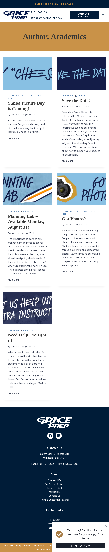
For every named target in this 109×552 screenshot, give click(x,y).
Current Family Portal (46, 18)
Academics (14, 114)
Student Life (54, 480)
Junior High (82, 96)
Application (39, 12)
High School (27, 96)
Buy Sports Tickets (55, 484)
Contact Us (54, 495)
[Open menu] (103, 15)
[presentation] (27, 73)
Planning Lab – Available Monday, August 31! (26, 222)
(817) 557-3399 (46, 463)
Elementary (13, 96)
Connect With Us (84, 15)
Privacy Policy (43, 549)
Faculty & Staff (54, 488)
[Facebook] (50, 436)
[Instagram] (59, 436)
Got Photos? (74, 218)
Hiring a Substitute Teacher (54, 499)
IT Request (54, 519)
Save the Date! (76, 100)
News (54, 516)
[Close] (105, 526)
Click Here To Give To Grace (54, 4)
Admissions (55, 491)
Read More (15, 138)
